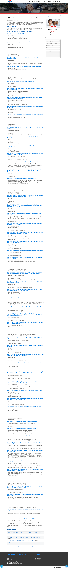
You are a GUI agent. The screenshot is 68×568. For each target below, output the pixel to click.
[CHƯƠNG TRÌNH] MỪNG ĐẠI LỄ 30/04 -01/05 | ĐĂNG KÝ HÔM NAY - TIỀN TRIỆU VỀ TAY (24, 537)
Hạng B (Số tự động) (50, 53)
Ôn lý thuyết (43, 1)
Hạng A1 (48, 55)
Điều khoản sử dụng (38, 560)
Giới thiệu (33, 1)
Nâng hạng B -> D (50, 41)
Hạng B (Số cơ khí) (50, 51)
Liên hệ (58, 1)
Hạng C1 (48, 49)
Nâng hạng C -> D (50, 45)
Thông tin (49, 1)
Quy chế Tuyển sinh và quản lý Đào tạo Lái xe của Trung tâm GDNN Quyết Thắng (22, 546)
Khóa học (38, 1)
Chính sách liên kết (38, 558)
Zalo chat (1, 566)
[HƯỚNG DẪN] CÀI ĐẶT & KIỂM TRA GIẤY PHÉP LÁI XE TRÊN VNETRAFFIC (21, 540)
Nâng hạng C (49, 47)
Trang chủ (29, 1)
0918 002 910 (53, 31)
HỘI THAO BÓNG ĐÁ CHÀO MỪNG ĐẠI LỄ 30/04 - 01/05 (18, 535)
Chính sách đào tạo (38, 559)
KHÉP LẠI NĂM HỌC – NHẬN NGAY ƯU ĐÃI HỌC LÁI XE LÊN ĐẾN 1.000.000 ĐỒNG (23, 532)
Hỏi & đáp (54, 1)
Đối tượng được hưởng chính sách (52, 43)
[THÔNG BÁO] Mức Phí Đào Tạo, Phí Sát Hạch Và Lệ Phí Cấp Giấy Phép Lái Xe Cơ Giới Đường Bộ (25, 542)
